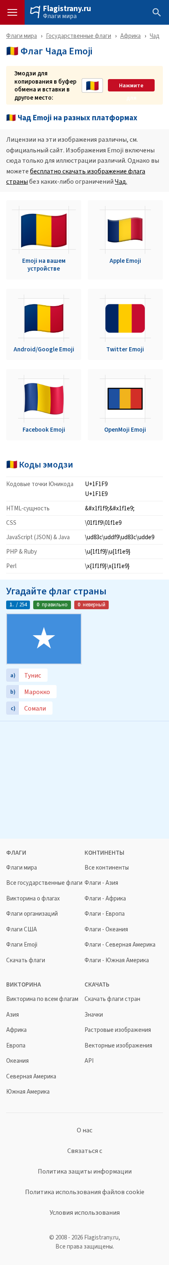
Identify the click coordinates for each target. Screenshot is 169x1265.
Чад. (121, 181)
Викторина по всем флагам (42, 999)
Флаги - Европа (104, 914)
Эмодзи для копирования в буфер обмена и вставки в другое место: (45, 85)
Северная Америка (31, 1076)
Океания (17, 1061)
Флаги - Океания (106, 929)
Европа (15, 1045)
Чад (155, 35)
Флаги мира (60, 16)
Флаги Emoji (21, 944)
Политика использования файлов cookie (84, 1192)
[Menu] (12, 12)
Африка (130, 35)
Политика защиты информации (85, 1171)
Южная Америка (28, 1092)
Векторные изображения (118, 1045)
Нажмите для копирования (131, 85)
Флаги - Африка (105, 898)
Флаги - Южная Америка (116, 960)
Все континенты (106, 867)
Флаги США (21, 929)
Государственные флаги (78, 35)
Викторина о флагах (33, 898)
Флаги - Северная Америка (119, 944)
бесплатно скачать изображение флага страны (75, 176)
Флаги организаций (32, 914)
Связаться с (84, 1151)
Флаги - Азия (101, 883)
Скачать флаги (25, 960)
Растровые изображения (117, 1030)
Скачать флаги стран (112, 999)
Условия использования (85, 1213)
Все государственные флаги (44, 883)
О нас (84, 1130)
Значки (93, 1014)
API (89, 1061)
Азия (12, 1014)
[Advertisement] (84, 779)
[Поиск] (156, 12)
